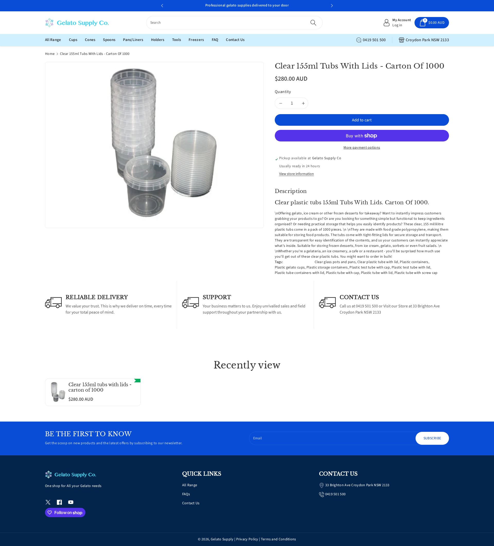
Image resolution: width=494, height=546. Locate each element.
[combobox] (234, 22)
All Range (189, 485)
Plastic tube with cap (342, 272)
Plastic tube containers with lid (299, 272)
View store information (296, 174)
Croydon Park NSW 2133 (427, 40)
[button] (432, 22)
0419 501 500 (374, 40)
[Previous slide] (162, 5)
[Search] (313, 22)
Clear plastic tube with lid (377, 262)
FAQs (186, 494)
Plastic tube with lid (377, 272)
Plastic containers (414, 262)
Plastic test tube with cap (369, 267)
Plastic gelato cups (290, 267)
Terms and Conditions (278, 539)
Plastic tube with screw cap (416, 272)
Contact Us (191, 503)
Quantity (283, 92)
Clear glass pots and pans (335, 262)
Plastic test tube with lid (411, 267)
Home (50, 53)
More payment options (361, 147)
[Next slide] (332, 5)
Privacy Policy (247, 539)
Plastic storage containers (327, 267)
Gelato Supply (222, 539)
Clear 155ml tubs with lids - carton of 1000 (99, 387)
